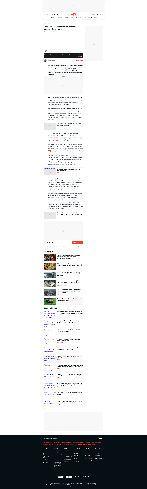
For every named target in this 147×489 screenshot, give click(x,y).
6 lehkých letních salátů (58, 468)
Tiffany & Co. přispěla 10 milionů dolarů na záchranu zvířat (68, 169)
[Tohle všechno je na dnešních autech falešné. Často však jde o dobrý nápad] (50, 333)
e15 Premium (52, 17)
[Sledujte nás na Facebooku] (50, 14)
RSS (82, 472)
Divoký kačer (66, 461)
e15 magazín (78, 17)
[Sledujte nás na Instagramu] (52, 14)
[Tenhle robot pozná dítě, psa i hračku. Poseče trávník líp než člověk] (50, 301)
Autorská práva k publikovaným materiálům (51, 484)
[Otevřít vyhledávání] (100, 14)
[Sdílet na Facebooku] (45, 243)
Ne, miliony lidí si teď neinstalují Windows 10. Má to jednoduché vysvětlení (69, 348)
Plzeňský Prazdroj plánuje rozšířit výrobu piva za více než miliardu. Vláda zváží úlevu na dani (69, 213)
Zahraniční (49, 23)
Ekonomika (59, 17)
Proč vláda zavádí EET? (68, 456)
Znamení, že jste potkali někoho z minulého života (58, 456)
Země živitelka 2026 (98, 460)
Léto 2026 (56, 449)
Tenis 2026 (76, 456)
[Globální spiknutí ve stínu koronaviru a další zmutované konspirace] (50, 126)
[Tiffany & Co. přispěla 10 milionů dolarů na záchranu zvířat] (50, 171)
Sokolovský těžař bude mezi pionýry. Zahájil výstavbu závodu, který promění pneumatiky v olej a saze (69, 274)
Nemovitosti (87, 442)
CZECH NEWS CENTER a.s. (77, 482)
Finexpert (90, 17)
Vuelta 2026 (93, 444)
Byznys (72, 17)
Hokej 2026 (76, 455)
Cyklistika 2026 (76, 461)
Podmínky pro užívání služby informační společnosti (68, 484)
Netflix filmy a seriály (88, 460)
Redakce (66, 472)
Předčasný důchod (98, 452)
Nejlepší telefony (87, 453)
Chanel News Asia (57, 140)
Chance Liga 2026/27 (85, 444)
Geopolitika (66, 17)
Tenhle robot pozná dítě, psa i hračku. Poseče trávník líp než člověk (69, 299)
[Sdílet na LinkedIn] (52, 243)
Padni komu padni (67, 458)
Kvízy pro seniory (46, 459)
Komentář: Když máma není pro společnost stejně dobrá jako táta (68, 339)
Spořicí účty (97, 453)
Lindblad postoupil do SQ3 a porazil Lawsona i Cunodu (69, 393)
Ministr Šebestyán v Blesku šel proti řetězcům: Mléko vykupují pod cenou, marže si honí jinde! (70, 312)
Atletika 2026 (76, 460)
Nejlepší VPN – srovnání (89, 458)
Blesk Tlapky (54, 442)
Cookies (93, 484)
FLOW (84, 17)
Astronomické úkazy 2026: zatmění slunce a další (57, 460)
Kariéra (86, 472)
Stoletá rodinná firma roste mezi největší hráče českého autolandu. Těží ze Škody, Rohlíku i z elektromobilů (70, 282)
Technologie (88, 449)
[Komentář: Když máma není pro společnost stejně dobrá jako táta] (50, 341)
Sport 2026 (77, 449)
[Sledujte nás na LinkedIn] (45, 14)
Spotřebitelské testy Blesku (78, 442)
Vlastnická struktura (55, 486)
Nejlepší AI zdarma (88, 455)
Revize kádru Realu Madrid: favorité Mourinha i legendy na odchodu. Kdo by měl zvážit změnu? (70, 365)
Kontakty (61, 472)
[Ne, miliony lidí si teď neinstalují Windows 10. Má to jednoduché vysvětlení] (50, 350)
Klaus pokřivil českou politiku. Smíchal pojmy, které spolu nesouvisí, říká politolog (69, 321)
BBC (55, 164)
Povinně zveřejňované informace (89, 486)
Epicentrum (45, 452)
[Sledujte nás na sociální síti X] (47, 14)
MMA (75, 452)
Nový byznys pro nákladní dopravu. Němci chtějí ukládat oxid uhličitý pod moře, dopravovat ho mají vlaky (68, 257)
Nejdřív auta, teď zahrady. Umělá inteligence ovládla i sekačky (69, 357)
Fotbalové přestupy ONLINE (63, 444)
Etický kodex (80, 486)
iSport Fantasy (68, 442)
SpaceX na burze (87, 452)
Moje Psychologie (47, 442)
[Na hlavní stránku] (73, 14)
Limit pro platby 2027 (98, 455)
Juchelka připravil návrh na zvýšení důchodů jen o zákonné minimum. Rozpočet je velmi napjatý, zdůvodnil (69, 291)
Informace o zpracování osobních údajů (85, 484)
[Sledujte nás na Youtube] (55, 14)
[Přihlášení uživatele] (98, 14)
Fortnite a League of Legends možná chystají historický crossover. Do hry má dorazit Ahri (69, 375)
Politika (66, 449)
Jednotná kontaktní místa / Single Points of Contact (68, 486)
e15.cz (45, 23)
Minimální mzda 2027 (98, 458)
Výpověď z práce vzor (67, 459)
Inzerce (71, 472)
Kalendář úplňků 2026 (47, 460)
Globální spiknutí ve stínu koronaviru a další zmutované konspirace (69, 124)
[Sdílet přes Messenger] (50, 243)
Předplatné (77, 472)
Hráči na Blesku (61, 442)
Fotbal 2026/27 (76, 453)
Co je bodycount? (46, 462)
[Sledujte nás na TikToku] (57, 14)
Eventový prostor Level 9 (75, 444)
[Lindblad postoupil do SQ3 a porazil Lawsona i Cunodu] (50, 395)
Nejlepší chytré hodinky (89, 456)
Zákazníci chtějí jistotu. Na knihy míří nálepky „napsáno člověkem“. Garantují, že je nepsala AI (70, 264)
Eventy (95, 17)
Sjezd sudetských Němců (68, 454)
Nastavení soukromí (99, 484)
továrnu (49, 150)
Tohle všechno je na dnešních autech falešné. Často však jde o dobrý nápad (69, 330)
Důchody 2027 (97, 456)
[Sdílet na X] (47, 243)
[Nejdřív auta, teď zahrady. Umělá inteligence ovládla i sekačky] (50, 359)
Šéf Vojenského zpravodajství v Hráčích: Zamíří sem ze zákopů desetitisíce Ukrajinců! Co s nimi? (69, 403)
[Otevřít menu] (102, 14)
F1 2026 (75, 458)
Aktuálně (45, 449)
